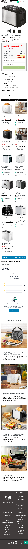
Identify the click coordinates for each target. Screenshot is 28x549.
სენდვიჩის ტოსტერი (8, 475)
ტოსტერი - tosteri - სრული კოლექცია (13, 257)
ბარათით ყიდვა (7, 57)
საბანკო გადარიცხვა (8, 55)
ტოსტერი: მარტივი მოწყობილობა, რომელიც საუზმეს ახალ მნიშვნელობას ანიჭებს (14, 353)
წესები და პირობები (20, 515)
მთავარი (6, 492)
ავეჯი (7, 520)
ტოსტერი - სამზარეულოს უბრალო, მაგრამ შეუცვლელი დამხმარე (13, 394)
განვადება (6, 53)
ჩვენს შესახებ (20, 499)
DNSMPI (21, 534)
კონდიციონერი (7, 527)
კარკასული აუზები (7, 525)
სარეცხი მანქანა (7, 532)
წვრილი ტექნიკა (5, 264)
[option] (8, 31)
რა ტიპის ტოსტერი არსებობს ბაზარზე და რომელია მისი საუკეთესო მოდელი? (13, 435)
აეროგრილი (7, 518)
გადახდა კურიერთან (8, 51)
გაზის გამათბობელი (7, 522)
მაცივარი (7, 529)
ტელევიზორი (7, 534)
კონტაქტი (20, 508)
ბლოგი (20, 501)
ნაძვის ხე (7, 515)
